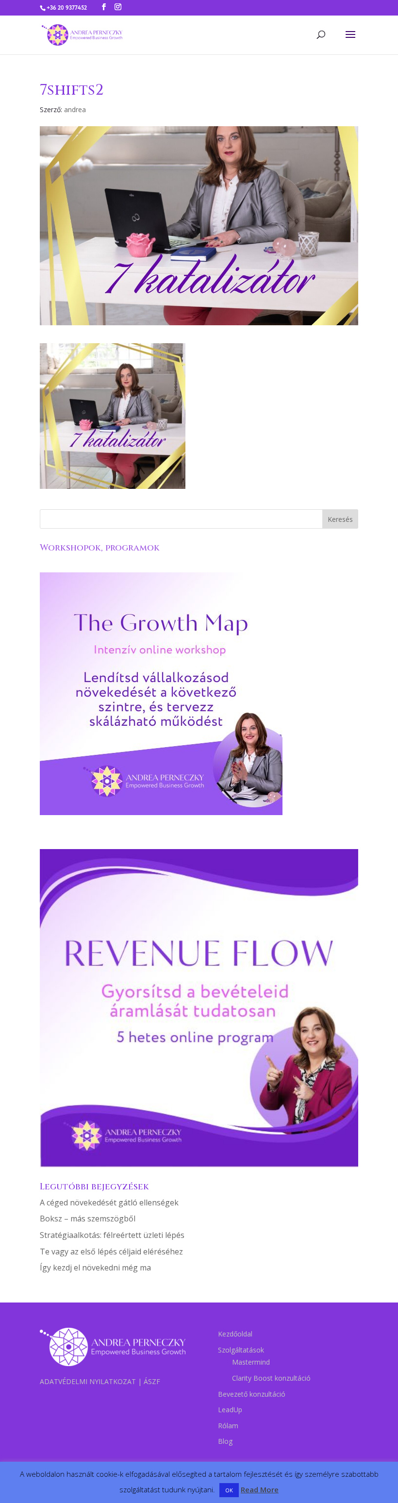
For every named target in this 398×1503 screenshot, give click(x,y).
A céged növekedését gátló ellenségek (109, 1202)
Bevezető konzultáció (251, 1394)
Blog (225, 1441)
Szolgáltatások (241, 1349)
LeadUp (230, 1409)
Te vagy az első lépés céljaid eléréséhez (111, 1251)
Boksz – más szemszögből (87, 1218)
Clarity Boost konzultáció (271, 1378)
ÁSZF (152, 1381)
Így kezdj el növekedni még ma (95, 1267)
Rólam (228, 1425)
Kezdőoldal (235, 1333)
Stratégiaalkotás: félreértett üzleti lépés (112, 1235)
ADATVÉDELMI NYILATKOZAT (88, 1381)
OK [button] (229, 1490)
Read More (260, 1489)
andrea (75, 109)
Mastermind (251, 1362)
